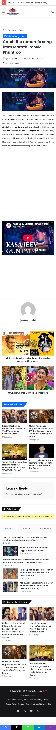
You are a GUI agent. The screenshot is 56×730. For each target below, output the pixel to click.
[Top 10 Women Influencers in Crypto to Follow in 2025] (10, 551)
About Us (12, 699)
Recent (26, 528)
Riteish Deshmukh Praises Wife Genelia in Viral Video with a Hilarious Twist (13, 430)
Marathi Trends (18, 30)
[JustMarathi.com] (13, 11)
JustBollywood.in (43, 704)
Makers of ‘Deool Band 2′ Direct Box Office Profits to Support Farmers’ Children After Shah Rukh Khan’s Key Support (13, 630)
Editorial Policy (36, 699)
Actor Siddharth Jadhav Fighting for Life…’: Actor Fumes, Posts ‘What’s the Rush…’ (41, 464)
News (23, 36)
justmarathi (10, 59)
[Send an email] (16, 59)
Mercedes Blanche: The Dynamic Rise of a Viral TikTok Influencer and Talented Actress (26, 561)
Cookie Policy (11, 704)
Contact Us (30, 704)
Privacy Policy (22, 699)
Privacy (21, 704)
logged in (21, 494)
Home (7, 30)
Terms (46, 699)
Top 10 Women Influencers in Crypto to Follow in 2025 (34, 549)
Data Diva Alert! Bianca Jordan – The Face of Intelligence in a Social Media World (25, 539)
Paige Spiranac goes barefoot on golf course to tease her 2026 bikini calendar (36, 572)
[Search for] (52, 13)
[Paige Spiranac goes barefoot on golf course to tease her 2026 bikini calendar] (10, 573)
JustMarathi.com (28, 695)
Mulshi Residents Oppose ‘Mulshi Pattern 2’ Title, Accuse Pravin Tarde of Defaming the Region (41, 431)
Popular (9, 528)
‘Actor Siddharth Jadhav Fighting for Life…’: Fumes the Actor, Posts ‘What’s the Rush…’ (14, 466)
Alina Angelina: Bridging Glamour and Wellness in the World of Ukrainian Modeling (36, 586)
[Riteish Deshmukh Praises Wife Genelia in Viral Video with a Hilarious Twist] (14, 416)
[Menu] (3, 13)
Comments (45, 528)
